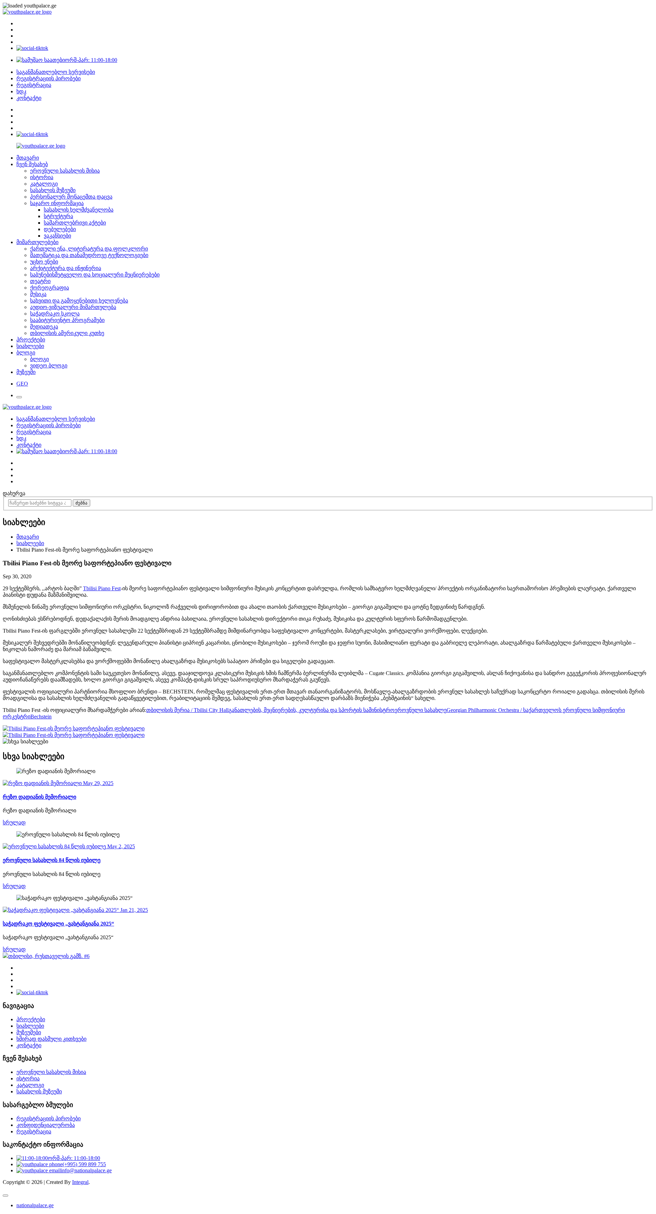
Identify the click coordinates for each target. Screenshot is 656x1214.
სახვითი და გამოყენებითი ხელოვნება (79, 301)
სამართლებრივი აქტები (75, 223)
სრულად (14, 822)
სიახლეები (30, 346)
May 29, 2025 (97, 783)
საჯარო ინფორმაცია (57, 203)
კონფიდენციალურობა (45, 1125)
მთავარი (27, 158)
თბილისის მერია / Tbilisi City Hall (187, 710)
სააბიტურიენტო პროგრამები (67, 320)
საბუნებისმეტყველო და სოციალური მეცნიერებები (95, 275)
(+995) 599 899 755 (84, 1164)
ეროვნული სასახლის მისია (65, 171)
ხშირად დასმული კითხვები (51, 1039)
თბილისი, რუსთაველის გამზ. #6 (49, 956)
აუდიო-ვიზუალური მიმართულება (73, 307)
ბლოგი (25, 352)
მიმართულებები (37, 242)
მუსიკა (38, 294)
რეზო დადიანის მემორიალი (39, 797)
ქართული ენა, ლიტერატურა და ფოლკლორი (89, 249)
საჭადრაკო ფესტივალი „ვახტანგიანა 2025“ (58, 924)
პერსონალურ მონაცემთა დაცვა (71, 197)
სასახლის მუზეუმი (53, 190)
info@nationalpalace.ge (86, 1170)
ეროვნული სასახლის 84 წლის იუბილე (51, 860)
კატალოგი (44, 184)
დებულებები (60, 229)
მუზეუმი (26, 372)
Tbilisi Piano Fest (102, 588)
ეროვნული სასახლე (421, 710)
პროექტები (30, 339)
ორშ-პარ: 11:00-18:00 (91, 60)
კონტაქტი (28, 98)
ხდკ (21, 91)
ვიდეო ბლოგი (48, 365)
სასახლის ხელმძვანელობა (78, 210)
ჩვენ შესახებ (32, 164)
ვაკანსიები (57, 236)
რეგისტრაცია (33, 85)
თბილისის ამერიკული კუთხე (67, 333)
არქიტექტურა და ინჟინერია (65, 268)
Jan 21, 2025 (133, 910)
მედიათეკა (44, 326)
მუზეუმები (28, 1032)
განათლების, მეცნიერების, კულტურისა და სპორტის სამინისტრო (312, 710)
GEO (22, 384)
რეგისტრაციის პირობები (48, 78)
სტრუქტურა (58, 216)
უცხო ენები (44, 262)
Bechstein (41, 716)
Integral (80, 1182)
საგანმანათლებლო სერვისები (55, 72)
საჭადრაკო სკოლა (55, 313)
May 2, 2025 (120, 846)
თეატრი (40, 281)
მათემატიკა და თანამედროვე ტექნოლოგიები (89, 255)
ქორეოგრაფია (49, 288)
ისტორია (41, 177)
